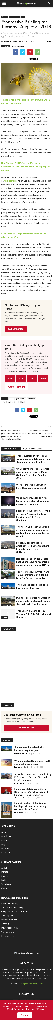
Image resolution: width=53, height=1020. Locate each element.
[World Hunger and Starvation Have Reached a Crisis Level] (8, 488)
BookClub (5, 848)
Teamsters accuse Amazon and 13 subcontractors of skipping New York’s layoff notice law (32, 574)
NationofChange (18, 46)
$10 (10, 378)
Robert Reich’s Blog (9, 903)
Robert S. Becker (20, 754)
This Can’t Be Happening (12, 907)
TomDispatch (7, 915)
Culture (4, 17)
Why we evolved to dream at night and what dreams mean (32, 762)
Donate (4, 872)
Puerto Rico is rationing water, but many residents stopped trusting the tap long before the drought (33, 600)
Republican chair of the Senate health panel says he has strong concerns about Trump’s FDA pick (33, 561)
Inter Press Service (9, 928)
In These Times (8, 936)
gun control (20, 399)
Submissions (6, 884)
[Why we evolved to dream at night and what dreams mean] (6, 762)
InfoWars (31, 399)
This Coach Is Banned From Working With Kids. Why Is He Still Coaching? (33, 613)
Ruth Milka (18, 812)
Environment (14, 17)
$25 (21, 378)
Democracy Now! (9, 919)
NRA (21, 402)
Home (4, 832)
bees (11, 399)
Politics (4, 588)
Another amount (16, 387)
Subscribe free (15, 329)
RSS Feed (5, 852)
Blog (3, 844)
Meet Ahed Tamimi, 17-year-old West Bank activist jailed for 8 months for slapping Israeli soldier (13, 435)
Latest (4, 840)
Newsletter (6, 836)
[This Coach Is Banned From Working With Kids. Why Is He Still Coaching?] (8, 614)
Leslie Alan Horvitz (21, 767)
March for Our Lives (10, 402)
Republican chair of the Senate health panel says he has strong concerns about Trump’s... (30, 806)
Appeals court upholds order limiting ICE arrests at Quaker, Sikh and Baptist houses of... (33, 777)
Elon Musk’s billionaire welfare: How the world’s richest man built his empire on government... (31, 791)
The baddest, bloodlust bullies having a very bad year (29, 749)
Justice (22, 17)
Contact (4, 888)
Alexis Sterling (20, 798)
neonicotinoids (10, 181)
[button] (49, 3)
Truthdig (5, 923)
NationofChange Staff (12, 41)
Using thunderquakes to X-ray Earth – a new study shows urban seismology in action (33, 500)
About (4, 867)
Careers (4, 876)
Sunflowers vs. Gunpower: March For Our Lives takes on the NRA (40, 434)
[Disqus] (26, 668)
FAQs (3, 880)
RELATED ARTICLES (11, 448)
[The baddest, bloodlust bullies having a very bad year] (8, 586)
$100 (43, 378)
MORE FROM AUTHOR (33, 448)
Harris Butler (19, 783)
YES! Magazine (7, 932)
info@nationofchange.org (32, 983)
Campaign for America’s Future (15, 911)
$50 (32, 378)
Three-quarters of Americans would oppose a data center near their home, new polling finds (33, 458)
